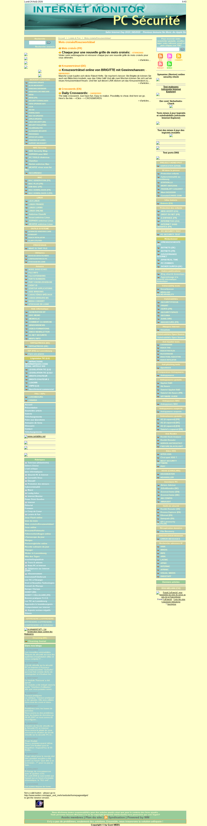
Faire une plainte (36, 354)
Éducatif (31, 481)
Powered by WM (138, 817)
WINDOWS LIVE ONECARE (38, 92)
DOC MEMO (34, 315)
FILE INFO (33, 273)
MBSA (31, 95)
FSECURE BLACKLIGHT (171, 446)
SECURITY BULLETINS (37, 125)
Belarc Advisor (168, 485)
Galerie (28, 414)
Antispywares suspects (171, 412)
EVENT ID (32, 285)
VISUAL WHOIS (167, 573)
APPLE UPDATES (35, 119)
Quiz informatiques (33, 472)
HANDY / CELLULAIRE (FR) (37, 595)
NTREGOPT (32, 235)
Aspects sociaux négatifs (39, 610)
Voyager (29, 550)
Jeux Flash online (33, 518)
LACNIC (164, 560)
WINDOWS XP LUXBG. (37, 140)
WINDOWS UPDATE (36, 82)
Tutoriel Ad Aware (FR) (171, 393)
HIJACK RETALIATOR (36, 238)
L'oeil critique (31, 469)
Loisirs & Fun (34, 514)
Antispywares (167, 375)
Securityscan (167, 289)
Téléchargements (33, 417)
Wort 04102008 (168, 192)
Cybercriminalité (32, 487)
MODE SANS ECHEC (37, 269)
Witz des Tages (32, 556)
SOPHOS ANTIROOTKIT (171, 443)
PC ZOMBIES (167, 263)
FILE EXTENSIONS (36, 276)
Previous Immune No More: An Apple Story (162, 32)
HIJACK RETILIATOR (168, 360)
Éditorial (29, 505)
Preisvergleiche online (36, 543)
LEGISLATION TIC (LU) (39, 369)
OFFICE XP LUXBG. (35, 137)
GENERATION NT (36, 312)
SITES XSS (165, 454)
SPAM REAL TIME (169, 260)
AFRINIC (164, 569)
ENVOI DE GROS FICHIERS (38, 256)
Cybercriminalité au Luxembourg (168, 178)
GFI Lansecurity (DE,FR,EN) (165, 523)
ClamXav (33, 161)
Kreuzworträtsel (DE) (74, 65)
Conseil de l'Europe (34, 586)
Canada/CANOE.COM (171, 195)
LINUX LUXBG (35, 207)
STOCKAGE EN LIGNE (36, 262)
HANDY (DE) (30, 592)
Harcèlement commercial (41, 389)
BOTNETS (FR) (167, 251)
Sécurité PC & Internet (38, 475)
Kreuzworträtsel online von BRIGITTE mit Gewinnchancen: (103, 70)
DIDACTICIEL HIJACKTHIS (170, 357)
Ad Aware (165, 386)
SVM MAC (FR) (35, 187)
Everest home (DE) (169, 495)
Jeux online (30, 527)
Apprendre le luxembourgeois (39, 604)
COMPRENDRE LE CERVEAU (38, 625)
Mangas (29, 540)
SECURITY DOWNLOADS (38, 101)
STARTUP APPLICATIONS (40, 288)
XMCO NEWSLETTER (39, 332)
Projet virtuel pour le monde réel (40, 756)
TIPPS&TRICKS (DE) (38, 346)
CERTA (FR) (166, 309)
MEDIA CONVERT (36, 301)
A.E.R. (30, 107)
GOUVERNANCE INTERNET (167, 255)
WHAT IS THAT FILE (38, 248)
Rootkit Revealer (168, 440)
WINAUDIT (165, 502)
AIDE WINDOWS (35, 292)
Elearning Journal (37, 641)
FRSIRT (164, 305)
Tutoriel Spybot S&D (170, 390)
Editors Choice (32, 466)
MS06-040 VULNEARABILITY (165, 293)
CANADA (32, 400)
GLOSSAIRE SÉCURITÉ (37, 131)
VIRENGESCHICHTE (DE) (169, 243)
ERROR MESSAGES (170, 539)
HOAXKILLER (167, 477)
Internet (31, 502)
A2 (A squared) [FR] (170, 419)
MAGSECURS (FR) (169, 322)
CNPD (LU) (33, 386)
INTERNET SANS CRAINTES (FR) (167, 225)
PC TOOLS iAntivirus (39, 157)
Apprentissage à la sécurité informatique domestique (167, 279)
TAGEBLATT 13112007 (171, 189)
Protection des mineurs (38, 484)
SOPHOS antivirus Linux (40, 221)
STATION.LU (166, 182)
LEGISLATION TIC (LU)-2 (40, 373)
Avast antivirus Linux (39, 217)
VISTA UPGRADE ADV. (37, 104)
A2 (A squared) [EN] (170, 426)
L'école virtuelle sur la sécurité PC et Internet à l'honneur (39, 666)
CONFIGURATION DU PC (37, 259)
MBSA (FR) (32, 98)
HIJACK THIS (165, 348)
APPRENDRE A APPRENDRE (38, 622)
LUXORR (32, 382)
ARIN (162, 556)
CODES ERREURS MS (38, 298)
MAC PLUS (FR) (35, 184)
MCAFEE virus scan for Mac (38, 168)
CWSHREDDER (166, 345)
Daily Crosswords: (75, 93)
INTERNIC (165, 566)
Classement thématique (171, 602)
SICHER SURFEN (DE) (171, 266)
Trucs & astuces (35, 563)
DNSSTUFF (165, 576)
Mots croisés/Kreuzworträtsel (39, 524)
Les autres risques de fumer (38, 786)
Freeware (29, 508)
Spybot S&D (166, 383)
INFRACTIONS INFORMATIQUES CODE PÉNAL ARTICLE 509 (36, 363)
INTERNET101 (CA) (169, 221)
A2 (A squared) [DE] (170, 422)
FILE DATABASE (166, 354)
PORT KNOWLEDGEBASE (40, 282)
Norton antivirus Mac (38, 164)
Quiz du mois (31, 521)
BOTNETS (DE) (167, 247)
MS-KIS (31, 110)
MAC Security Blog (37, 151)
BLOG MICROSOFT (35, 86)
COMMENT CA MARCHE (40, 322)
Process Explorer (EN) (170, 512)
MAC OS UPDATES (35, 116)
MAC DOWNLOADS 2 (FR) (40, 193)
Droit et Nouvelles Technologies (39, 583)
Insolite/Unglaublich (34, 560)
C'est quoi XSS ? (168, 457)
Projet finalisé (31, 741)
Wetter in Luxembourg (35, 553)
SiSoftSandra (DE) (169, 488)
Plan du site (94, 817)
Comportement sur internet (37, 607)
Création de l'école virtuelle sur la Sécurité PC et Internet (39, 727)
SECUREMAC (35, 173)
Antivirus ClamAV (37, 214)
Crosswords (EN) (71, 89)
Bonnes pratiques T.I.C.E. (37, 598)
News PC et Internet (37, 566)
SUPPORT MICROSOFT (37, 143)
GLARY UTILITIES (35, 241)
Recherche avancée (45, 46)
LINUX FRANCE (36, 204)
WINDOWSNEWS (36, 325)
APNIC (163, 563)
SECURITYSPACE (169, 312)
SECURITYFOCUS (169, 302)
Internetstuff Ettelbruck (35, 577)
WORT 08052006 (168, 186)
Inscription (171, 604)
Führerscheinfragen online (38, 534)
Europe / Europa (32, 589)
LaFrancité (167, 599)
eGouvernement (35, 574)
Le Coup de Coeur (33, 511)
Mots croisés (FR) (72, 48)
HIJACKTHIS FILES (167, 351)
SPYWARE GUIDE (169, 396)
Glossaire (30, 426)
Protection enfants (169, 173)
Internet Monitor (35, 496)
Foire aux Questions (35, 420)
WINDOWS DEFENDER (37, 89)
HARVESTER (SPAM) (170, 166)
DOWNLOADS (34, 113)
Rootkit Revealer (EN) (170, 509)
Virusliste (165, 330)
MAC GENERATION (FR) (39, 181)
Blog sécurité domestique (172, 274)
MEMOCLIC (34, 319)
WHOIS (163, 550)
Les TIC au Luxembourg (36, 601)
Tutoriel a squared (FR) (171, 429)
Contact (28, 429)
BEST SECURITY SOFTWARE (166, 462)
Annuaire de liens (33, 423)
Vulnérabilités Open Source (171, 337)
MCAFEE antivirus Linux (40, 224)
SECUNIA (165, 315)
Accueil (28, 404)
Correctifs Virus (35, 478)
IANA (162, 546)
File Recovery (167, 531)
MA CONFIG (166, 498)
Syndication (116, 817)
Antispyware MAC (169, 404)
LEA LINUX (34, 201)
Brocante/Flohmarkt (34, 530)
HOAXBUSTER (167, 474)
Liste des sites (179, 599)
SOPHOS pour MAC (38, 154)
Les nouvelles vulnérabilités (38, 652)
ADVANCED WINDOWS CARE (39, 231)
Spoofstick (165, 368)
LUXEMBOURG (35, 397)
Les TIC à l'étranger (34, 580)
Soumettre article (33, 411)
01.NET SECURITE (37, 335)
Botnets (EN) (166, 203)
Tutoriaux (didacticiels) (38, 463)
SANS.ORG (166, 319)
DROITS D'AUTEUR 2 (38, 379)
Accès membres (72, 817)
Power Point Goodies (34, 499)
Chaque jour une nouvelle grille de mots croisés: (96, 52)
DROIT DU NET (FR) (170, 214)
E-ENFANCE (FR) (168, 218)
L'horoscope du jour (34, 537)
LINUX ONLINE (35, 211)
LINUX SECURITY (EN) (37, 122)
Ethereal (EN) (166, 515)
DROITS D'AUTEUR (37, 376)
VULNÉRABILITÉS (35, 128)
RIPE (162, 553)
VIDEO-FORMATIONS (38, 328)
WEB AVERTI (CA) (169, 211)
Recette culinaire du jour (37, 547)
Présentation (31, 408)
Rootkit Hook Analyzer (170, 437)
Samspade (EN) (167, 519)
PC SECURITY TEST (170, 234)
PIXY (162, 466)
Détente (28, 613)
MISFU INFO (34, 338)
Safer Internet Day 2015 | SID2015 (119, 32)
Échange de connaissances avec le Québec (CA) (38, 772)
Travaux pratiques (33, 695)
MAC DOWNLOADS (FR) (39, 190)
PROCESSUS (33, 134)
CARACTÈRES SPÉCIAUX (40, 295)
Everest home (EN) (169, 492)
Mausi (30, 490)
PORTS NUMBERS (36, 279)
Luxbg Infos (33, 493)
